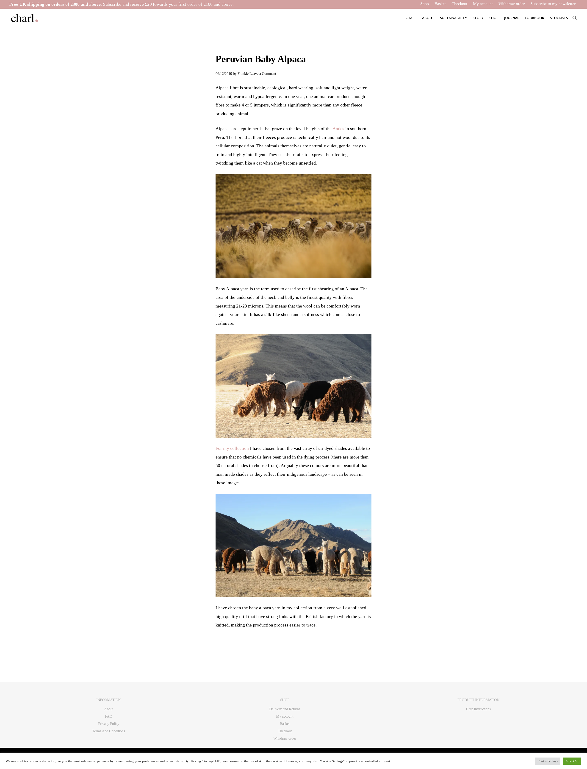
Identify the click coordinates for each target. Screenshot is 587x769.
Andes (338, 128)
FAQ (108, 716)
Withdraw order (511, 3)
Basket (440, 3)
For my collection (232, 448)
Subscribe (112, 4)
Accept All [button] (572, 761)
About (108, 709)
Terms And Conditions (108, 731)
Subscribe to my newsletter (553, 3)
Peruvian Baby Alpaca (261, 59)
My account (483, 3)
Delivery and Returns (284, 709)
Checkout (459, 3)
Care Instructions (478, 709)
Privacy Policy (108, 724)
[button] (574, 17)
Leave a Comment (262, 74)
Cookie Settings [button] (548, 761)
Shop (424, 3)
